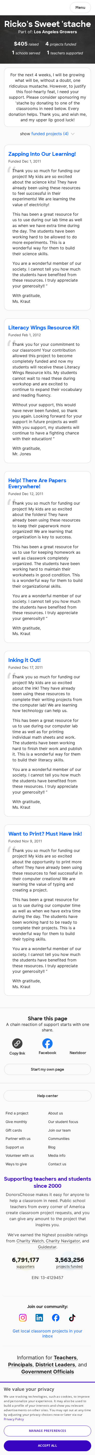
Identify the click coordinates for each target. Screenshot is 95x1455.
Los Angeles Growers (55, 31)
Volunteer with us (20, 1155)
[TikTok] (72, 1318)
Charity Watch (30, 1240)
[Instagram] (23, 1318)
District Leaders (55, 1365)
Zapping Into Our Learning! (42, 154)
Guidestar (47, 1246)
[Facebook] (56, 1318)
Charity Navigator (63, 1240)
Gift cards (14, 1130)
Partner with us (18, 1138)
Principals (20, 1365)
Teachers (65, 1358)
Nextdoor (78, 1053)
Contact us (57, 1164)
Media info (56, 1155)
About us (55, 1113)
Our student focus (63, 1122)
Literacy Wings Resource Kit (43, 327)
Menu (80, 7)
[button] (17, 1046)
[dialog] (47, 1418)
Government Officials (47, 1372)
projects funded (69, 1262)
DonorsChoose (16, 8)
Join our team (59, 1130)
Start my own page (47, 1069)
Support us (15, 1147)
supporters (25, 1262)
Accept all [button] (47, 1445)
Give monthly (16, 1122)
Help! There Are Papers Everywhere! (37, 483)
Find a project (17, 1113)
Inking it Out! (24, 660)
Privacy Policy (14, 1419)
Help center (47, 1096)
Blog (51, 1147)
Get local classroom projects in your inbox (47, 1333)
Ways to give (16, 1164)
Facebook (47, 1053)
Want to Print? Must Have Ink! (45, 834)
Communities (58, 1138)
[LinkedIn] (39, 1318)
